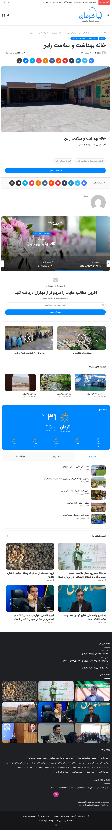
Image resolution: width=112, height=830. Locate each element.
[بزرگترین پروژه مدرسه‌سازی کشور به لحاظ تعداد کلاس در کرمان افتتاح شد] (92, 733)
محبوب (92, 456)
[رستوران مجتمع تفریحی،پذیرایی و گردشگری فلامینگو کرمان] (98, 482)
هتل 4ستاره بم (63, 767)
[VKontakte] (52, 60)
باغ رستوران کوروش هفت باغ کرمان (75, 490)
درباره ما (59, 820)
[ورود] (8, 16)
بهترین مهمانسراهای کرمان (86, 758)
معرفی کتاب (77, 787)
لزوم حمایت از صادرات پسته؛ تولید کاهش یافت (79, 2)
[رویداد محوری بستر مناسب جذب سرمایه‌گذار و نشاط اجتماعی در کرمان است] (82, 556)
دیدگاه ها (20, 456)
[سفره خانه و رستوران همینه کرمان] (98, 519)
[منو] (3, 16)
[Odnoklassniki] (45, 60)
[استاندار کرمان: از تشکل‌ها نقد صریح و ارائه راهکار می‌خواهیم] (19, 733)
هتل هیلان (90, 772)
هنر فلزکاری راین (42, 244)
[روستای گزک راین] (20, 382)
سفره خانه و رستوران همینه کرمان (76, 515)
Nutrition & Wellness (59, 787)
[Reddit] (58, 60)
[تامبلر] (71, 60)
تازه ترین (57, 456)
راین (79, 33)
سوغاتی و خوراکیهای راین (41, 234)
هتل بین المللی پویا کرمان (45, 767)
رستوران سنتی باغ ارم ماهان (78, 503)
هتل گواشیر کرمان (61, 772)
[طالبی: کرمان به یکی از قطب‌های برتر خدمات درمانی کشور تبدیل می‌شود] (92, 691)
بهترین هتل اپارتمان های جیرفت (61, 758)
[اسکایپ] (32, 60)
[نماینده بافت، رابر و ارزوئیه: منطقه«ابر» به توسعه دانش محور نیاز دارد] (56, 733)
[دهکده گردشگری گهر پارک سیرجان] (98, 470)
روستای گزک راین (29, 393)
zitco (99, 53)
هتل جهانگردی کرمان (24, 767)
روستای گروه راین (64, 393)
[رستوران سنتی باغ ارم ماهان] (98, 507)
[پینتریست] (65, 60)
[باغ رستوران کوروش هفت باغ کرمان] (98, 495)
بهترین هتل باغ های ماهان (37, 758)
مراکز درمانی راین (62, 161)
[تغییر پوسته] (108, 16)
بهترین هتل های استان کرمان (98, 763)
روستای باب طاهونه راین (96, 393)
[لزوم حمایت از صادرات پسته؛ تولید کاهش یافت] (30, 556)
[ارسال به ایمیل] (95, 53)
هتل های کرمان (103, 772)
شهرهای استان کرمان (91, 33)
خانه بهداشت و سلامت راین (89, 161)
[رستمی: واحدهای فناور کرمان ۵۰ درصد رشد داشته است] (82, 598)
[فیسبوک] (91, 60)
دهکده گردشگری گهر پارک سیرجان (75, 466)
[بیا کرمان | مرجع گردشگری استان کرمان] (90, 15)
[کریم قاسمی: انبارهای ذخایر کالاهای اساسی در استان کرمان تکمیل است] (30, 598)
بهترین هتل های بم (77, 763)
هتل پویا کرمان (77, 772)
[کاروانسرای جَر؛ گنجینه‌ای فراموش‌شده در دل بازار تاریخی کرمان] (19, 712)
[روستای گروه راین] (55, 382)
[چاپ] (19, 60)
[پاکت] (39, 60)
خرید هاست (43, 820)
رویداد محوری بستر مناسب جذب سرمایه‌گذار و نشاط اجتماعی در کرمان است (82, 575)
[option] (79, 263)
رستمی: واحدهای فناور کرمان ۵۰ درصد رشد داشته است (84, 617)
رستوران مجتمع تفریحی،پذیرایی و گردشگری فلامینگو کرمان (66, 478)
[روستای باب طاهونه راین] (90, 382)
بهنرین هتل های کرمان (81, 767)
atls (70, 787)
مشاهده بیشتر (56, 170)
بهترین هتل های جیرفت (57, 763)
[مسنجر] (26, 60)
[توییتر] (85, 60)
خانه (102, 33)
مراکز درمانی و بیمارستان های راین (64, 33)
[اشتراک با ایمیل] (18, 183)
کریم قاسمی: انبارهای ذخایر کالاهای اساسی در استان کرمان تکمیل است (34, 617)
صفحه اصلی (68, 820)
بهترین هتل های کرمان (100, 767)
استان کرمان (104, 758)
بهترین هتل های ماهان (15, 763)
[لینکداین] (78, 60)
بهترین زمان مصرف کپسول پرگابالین (96, 787)
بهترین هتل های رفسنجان (36, 763)
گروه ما (52, 820)
